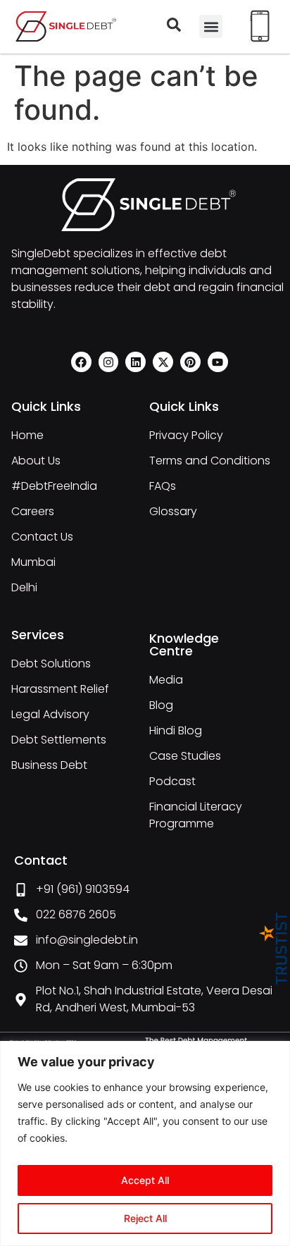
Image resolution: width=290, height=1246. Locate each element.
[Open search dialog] (174, 27)
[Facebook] (81, 362)
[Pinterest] (190, 362)
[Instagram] (109, 362)
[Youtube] (218, 362)
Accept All (145, 1180)
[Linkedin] (135, 362)
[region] (145, 1143)
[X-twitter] (163, 362)
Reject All (145, 1218)
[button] (210, 26)
